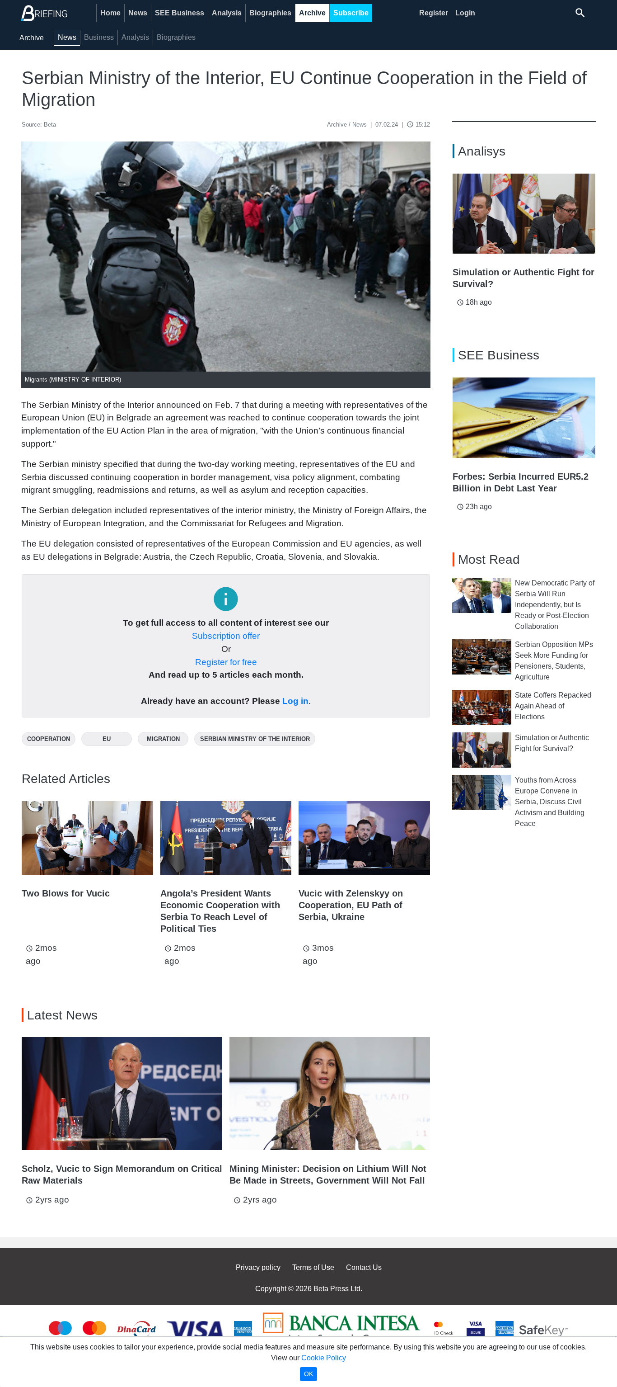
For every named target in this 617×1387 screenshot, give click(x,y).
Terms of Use (313, 1267)
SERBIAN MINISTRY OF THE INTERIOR (255, 739)
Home (110, 13)
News (137, 13)
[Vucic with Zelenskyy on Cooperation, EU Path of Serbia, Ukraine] (364, 838)
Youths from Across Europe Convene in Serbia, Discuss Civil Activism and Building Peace (549, 801)
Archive (312, 13)
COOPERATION (48, 739)
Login (465, 13)
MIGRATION (163, 739)
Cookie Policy (323, 1358)
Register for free (226, 662)
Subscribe (351, 13)
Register (433, 13)
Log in (295, 701)
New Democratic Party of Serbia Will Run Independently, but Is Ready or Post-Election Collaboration (554, 604)
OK (308, 1374)
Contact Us (364, 1267)
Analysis (227, 13)
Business (99, 37)
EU (107, 739)
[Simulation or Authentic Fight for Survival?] (524, 214)
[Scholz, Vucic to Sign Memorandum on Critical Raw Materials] (122, 1093)
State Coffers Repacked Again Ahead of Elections (553, 706)
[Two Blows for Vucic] (87, 838)
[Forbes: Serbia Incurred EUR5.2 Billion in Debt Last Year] (524, 417)
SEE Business (179, 13)
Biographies (270, 13)
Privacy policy (258, 1267)
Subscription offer (226, 636)
